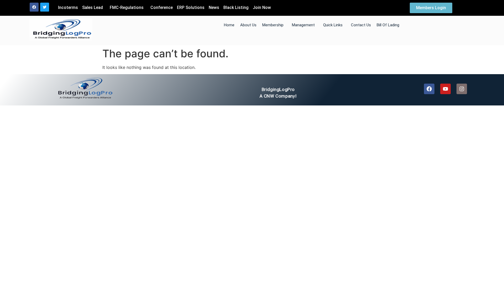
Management (303, 25)
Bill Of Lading (388, 25)
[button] (94, 8)
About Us (248, 25)
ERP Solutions (190, 7)
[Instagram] (461, 89)
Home (229, 25)
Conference (161, 7)
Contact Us (361, 25)
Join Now (262, 7)
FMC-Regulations (127, 7)
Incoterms (68, 7)
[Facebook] (34, 7)
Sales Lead (92, 7)
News (214, 7)
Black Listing (236, 7)
